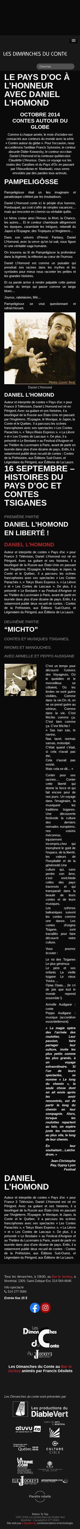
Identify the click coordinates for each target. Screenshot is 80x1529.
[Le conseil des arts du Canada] (49, 1466)
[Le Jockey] (25, 1481)
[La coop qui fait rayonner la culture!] (54, 1448)
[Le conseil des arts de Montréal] (54, 1430)
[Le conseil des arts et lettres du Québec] (26, 1448)
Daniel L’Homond (29, 544)
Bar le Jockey (62, 1276)
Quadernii (29, 1523)
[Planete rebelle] (40, 1497)
